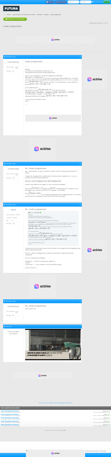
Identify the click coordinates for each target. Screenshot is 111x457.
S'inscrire (49, 2)
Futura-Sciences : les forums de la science (23, 14)
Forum (9, 14)
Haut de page (102, 451)
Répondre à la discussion (15, 19)
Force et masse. (43, 403)
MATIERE (39, 14)
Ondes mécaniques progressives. (10, 424)
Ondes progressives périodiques (10, 414)
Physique (46, 14)
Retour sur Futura (61, 2)
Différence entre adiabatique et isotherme (60, 403)
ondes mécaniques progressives (10, 411)
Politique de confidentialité (91, 451)
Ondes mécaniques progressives (10, 417)
